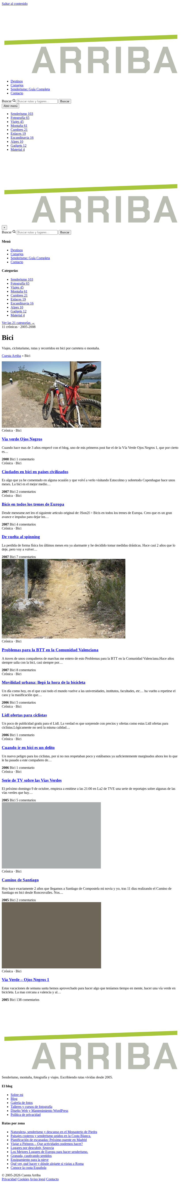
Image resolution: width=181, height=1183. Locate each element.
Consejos (17, 85)
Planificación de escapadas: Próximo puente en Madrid (49, 1140)
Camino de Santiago (20, 880)
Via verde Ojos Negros (22, 439)
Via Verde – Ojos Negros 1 (25, 979)
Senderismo (22, 114)
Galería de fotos (22, 1103)
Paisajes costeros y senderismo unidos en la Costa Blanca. (51, 1136)
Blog (14, 1099)
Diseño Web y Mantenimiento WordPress (39, 1111)
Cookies (23, 1179)
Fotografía (20, 118)
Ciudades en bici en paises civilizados (35, 471)
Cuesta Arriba (11, 356)
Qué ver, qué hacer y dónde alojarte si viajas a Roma (47, 1164)
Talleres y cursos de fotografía (31, 1107)
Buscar (6, 101)
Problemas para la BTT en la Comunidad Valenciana (50, 650)
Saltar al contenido (15, 4)
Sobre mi (17, 1095)
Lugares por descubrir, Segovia (32, 1148)
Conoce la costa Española (28, 1168)
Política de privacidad (26, 1114)
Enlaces (18, 133)
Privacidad (9, 1179)
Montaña (19, 126)
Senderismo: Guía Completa (30, 89)
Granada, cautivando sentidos (31, 1156)
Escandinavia (22, 137)
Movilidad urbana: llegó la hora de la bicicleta (43, 682)
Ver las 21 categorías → (18, 323)
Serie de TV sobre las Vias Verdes (32, 780)
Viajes (17, 122)
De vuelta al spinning (21, 536)
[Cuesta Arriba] (90, 74)
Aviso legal (37, 1179)
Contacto (17, 93)
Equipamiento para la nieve (30, 1160)
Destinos (17, 81)
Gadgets (18, 145)
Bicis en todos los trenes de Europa (33, 504)
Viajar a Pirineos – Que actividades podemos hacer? (47, 1144)
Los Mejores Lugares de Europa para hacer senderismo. (49, 1152)
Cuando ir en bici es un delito (28, 747)
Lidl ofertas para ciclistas (24, 715)
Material (18, 149)
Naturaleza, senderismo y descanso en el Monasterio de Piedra (54, 1132)
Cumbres (19, 129)
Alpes (17, 141)
